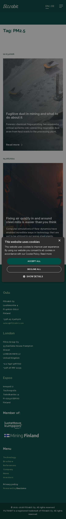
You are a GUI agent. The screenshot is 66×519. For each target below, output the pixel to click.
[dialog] (33, 259)
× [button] (59, 240)
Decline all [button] (34, 269)
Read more (46, 254)
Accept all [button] (34, 261)
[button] (33, 276)
